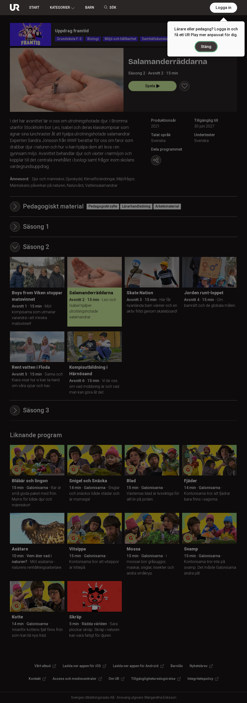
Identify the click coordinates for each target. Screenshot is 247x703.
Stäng (206, 46)
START (34, 7)
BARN (89, 7)
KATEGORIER (60, 7)
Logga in (223, 7)
